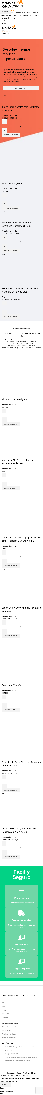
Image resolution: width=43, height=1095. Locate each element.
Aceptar (5, 1084)
